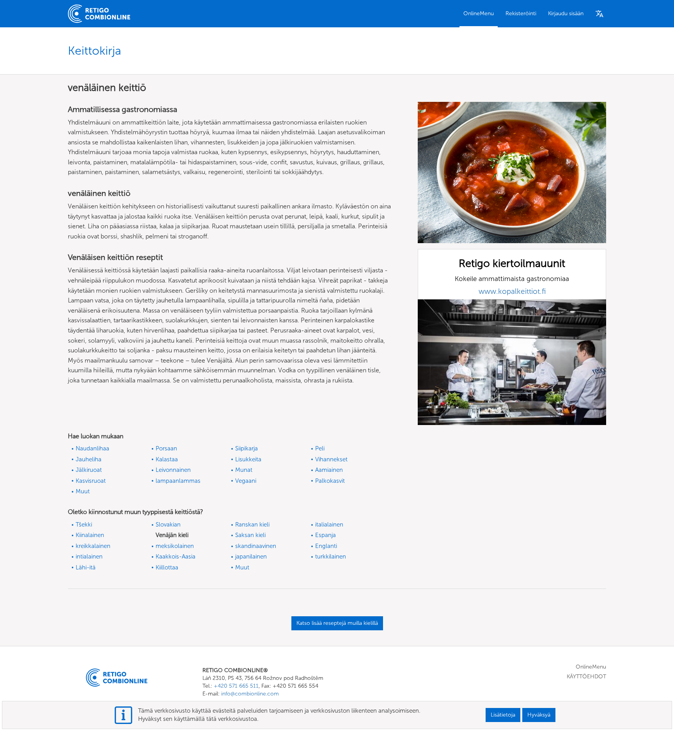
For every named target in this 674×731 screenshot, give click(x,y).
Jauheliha (88, 459)
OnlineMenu (478, 13)
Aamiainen (329, 469)
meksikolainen (175, 546)
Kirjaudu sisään (566, 13)
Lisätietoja (503, 714)
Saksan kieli (250, 535)
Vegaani (245, 480)
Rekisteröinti (521, 13)
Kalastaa (167, 459)
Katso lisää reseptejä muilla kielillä (337, 623)
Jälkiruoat (89, 469)
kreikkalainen (93, 546)
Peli (320, 448)
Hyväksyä (538, 714)
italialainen (329, 524)
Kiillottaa (167, 567)
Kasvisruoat (91, 480)
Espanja (325, 535)
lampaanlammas (178, 480)
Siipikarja (246, 448)
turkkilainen (330, 556)
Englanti (326, 546)
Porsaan (166, 448)
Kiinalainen (90, 535)
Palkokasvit (330, 480)
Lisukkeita (248, 459)
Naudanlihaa (92, 448)
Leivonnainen (173, 469)
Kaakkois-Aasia (175, 556)
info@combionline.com (250, 693)
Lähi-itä (86, 567)
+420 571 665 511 (236, 686)
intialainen (89, 556)
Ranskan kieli (252, 524)
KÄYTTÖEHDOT (586, 676)
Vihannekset (331, 459)
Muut (83, 491)
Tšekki (84, 524)
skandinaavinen (255, 546)
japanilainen (251, 556)
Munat (243, 469)
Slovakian (168, 524)
